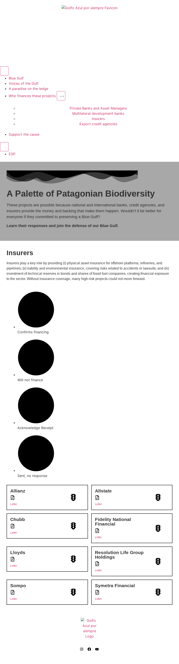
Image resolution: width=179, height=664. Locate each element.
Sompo (18, 585)
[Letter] (12, 497)
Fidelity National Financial (113, 521)
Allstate (103, 490)
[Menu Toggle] (4, 71)
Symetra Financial (115, 585)
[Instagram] (81, 649)
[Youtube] (96, 649)
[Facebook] (89, 649)
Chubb (17, 519)
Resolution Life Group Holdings (119, 555)
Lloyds (17, 552)
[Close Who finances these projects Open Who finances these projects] (61, 95)
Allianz (17, 490)
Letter (13, 504)
